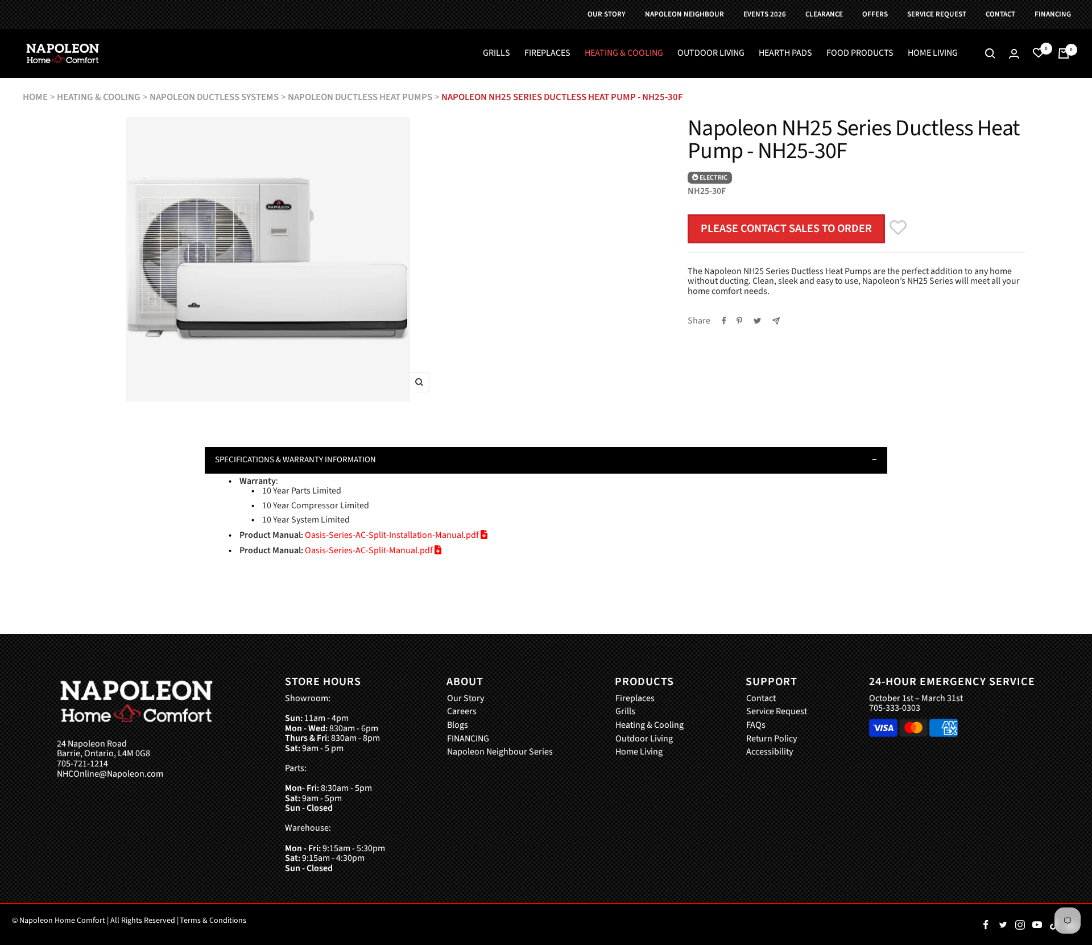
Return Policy (771, 739)
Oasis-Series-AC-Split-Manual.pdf (370, 550)
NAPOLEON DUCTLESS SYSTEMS (214, 97)
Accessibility (769, 752)
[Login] (1014, 54)
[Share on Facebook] (724, 321)
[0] (1038, 53)
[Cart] (1063, 53)
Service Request (776, 712)
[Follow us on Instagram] (1019, 924)
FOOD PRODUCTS (860, 53)
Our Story (465, 699)
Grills (625, 712)
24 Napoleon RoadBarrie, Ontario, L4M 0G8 (103, 749)
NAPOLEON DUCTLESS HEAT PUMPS (360, 97)
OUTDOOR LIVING (710, 53)
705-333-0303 (894, 708)
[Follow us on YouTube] (1036, 924)
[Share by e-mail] (776, 321)
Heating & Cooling (649, 725)
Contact (761, 699)
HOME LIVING (933, 53)
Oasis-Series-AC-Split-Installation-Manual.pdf (393, 535)
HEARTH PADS (785, 53)
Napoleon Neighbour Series (500, 752)
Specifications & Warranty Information (295, 460)
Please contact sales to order (786, 229)
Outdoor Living (644, 739)
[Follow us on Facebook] (985, 924)
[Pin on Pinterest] (739, 321)
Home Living (639, 752)
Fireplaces (635, 699)
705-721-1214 (82, 764)
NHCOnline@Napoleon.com (110, 774)
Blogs (457, 725)
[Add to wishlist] (898, 222)
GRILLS (496, 53)
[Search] (990, 53)
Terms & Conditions (213, 920)
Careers (462, 712)
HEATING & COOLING (624, 53)
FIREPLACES (547, 53)
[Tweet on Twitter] (757, 321)
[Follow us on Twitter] (1002, 924)
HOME (35, 97)
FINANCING (468, 739)
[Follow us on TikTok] (1053, 924)
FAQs (756, 725)
